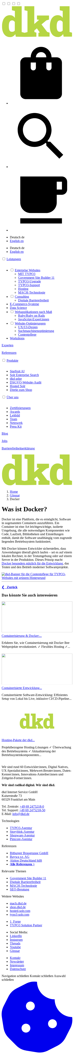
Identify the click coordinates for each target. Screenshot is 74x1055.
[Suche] (41, 166)
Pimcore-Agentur (21, 839)
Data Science (18, 307)
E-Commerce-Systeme (24, 304)
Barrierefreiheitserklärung (18, 448)
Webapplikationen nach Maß (33, 312)
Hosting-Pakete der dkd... (18, 740)
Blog (5, 433)
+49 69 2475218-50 (32, 810)
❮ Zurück (9, 587)
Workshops (17, 338)
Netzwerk (16, 423)
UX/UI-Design (28, 327)
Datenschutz (18, 969)
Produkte (12, 360)
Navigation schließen (15, 976)
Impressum (17, 965)
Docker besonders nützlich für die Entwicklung (32, 563)
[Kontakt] (41, 230)
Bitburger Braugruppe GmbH (29, 853)
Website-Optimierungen (30, 323)
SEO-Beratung (19, 889)
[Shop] (41, 103)
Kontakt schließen (41, 976)
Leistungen (14, 259)
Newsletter (17, 961)
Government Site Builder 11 (36, 277)
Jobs (4, 441)
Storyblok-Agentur (22, 831)
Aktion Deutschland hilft (26, 860)
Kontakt (15, 958)
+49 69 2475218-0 (32, 806)
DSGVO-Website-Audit (25, 382)
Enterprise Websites (27, 270)
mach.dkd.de (18, 903)
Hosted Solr (17, 386)
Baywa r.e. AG (19, 857)
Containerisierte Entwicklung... (22, 688)
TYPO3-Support (29, 285)
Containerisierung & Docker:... (22, 635)
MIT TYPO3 (26, 274)
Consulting (22, 296)
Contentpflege (27, 334)
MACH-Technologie (31, 292)
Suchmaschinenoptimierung (36, 331)
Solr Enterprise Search (24, 375)
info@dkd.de (20, 814)
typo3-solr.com (19, 914)
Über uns (12, 397)
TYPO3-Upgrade (29, 281)
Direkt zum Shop (21, 390)
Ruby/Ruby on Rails (31, 315)
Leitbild (15, 415)
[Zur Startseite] (37, 36)
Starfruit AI (17, 371)
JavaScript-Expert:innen (33, 319)
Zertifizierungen (20, 408)
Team (13, 419)
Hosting (23, 289)
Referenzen (9, 352)
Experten (7, 345)
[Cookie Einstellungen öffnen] (37, 1051)
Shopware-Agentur (22, 835)
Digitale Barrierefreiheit (33, 300)
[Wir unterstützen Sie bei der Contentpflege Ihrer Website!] (37, 576)
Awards (15, 411)
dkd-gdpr (16, 378)
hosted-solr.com (20, 911)
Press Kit (16, 426)
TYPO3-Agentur (21, 828)
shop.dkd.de (18, 907)
